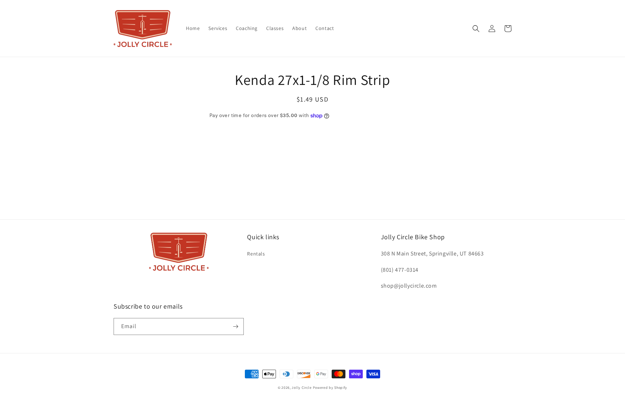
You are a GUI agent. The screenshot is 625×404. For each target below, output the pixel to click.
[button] (476, 28)
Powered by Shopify (330, 387)
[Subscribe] (235, 326)
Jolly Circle (301, 387)
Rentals (256, 253)
